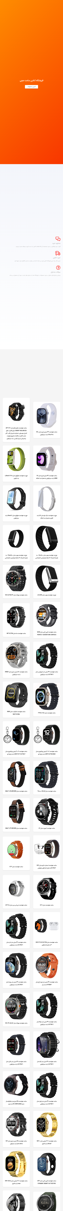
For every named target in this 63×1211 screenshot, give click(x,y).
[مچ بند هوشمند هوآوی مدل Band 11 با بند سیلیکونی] (16, 486)
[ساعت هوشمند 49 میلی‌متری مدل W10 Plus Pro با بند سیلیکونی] (46, 403)
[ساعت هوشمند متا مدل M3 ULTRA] (16, 604)
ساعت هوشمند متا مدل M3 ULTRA (16, 633)
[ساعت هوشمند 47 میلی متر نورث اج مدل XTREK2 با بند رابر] (46, 953)
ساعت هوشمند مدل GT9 (16, 867)
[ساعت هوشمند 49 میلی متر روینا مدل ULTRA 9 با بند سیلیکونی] (16, 953)
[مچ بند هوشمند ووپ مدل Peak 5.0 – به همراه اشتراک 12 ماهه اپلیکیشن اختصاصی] (16, 526)
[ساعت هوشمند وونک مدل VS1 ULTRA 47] (16, 566)
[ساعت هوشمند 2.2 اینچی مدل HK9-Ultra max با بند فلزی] (16, 1152)
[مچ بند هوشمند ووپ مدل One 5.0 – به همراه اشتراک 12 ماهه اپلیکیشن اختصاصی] (46, 526)
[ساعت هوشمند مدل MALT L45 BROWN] (16, 762)
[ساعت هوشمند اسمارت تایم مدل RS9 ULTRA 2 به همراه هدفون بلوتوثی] (46, 836)
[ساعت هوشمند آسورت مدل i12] (46, 799)
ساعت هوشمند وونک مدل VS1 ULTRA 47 (16, 595)
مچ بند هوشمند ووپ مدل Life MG (46, 595)
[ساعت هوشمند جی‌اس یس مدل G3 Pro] (16, 876)
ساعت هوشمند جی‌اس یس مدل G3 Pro (16, 905)
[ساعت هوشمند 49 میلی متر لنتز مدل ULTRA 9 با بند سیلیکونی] (16, 913)
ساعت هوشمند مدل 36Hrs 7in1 (46, 713)
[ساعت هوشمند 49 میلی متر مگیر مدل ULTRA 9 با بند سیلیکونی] (16, 1032)
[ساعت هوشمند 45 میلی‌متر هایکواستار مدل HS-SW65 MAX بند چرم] (16, 1072)
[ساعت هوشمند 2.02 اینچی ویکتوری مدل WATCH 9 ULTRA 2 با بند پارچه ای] (16, 722)
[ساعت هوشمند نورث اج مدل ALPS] (46, 1193)
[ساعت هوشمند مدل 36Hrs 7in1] (46, 684)
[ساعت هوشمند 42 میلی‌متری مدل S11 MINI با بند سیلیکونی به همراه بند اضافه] (46, 447)
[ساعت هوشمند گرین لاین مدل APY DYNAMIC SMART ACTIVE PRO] (46, 1152)
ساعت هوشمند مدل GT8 (46, 905)
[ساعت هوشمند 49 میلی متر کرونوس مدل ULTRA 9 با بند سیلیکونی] (46, 643)
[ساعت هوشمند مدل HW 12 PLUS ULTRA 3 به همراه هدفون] (46, 913)
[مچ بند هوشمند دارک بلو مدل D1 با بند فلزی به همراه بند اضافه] (46, 486)
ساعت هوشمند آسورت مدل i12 (47, 828)
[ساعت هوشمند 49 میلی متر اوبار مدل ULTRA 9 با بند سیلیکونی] (46, 1072)
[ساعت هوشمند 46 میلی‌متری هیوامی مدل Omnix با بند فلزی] (16, 1191)
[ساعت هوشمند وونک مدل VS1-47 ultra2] (16, 994)
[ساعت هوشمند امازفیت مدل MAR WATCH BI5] (16, 683)
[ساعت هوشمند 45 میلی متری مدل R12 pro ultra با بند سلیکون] (16, 1112)
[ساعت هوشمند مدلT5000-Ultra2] (46, 762)
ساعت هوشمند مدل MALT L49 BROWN (16, 828)
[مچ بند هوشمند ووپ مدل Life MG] (46, 566)
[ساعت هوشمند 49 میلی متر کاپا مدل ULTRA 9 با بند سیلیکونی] (46, 1032)
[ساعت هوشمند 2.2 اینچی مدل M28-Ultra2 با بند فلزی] (46, 1112)
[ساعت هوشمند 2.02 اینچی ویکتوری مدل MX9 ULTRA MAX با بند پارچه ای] (46, 722)
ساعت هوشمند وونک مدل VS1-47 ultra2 (16, 1023)
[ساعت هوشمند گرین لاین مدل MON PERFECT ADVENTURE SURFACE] (46, 603)
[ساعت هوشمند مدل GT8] (46, 876)
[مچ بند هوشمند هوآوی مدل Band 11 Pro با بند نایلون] (16, 447)
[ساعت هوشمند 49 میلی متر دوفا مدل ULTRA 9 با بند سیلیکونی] (46, 993)
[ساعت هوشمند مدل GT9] (16, 838)
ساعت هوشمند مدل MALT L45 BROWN (16, 791)
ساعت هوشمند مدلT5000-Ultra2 (46, 791)
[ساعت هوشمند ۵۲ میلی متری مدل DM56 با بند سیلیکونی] (16, 643)
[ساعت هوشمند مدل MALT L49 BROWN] (16, 799)
